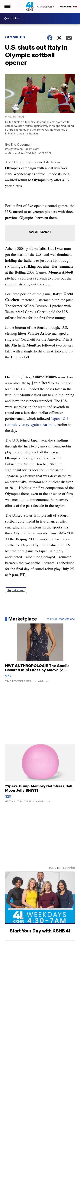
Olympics (15, 37)
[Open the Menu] (7, 6)
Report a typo (16, 590)
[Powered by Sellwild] (69, 867)
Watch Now (67, 6)
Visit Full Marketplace (61, 618)
